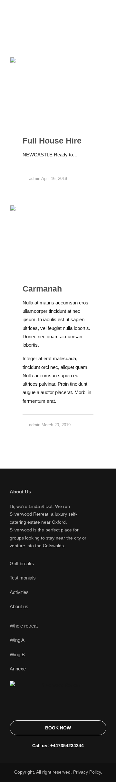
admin (34, 178)
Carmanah (42, 288)
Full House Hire (52, 140)
